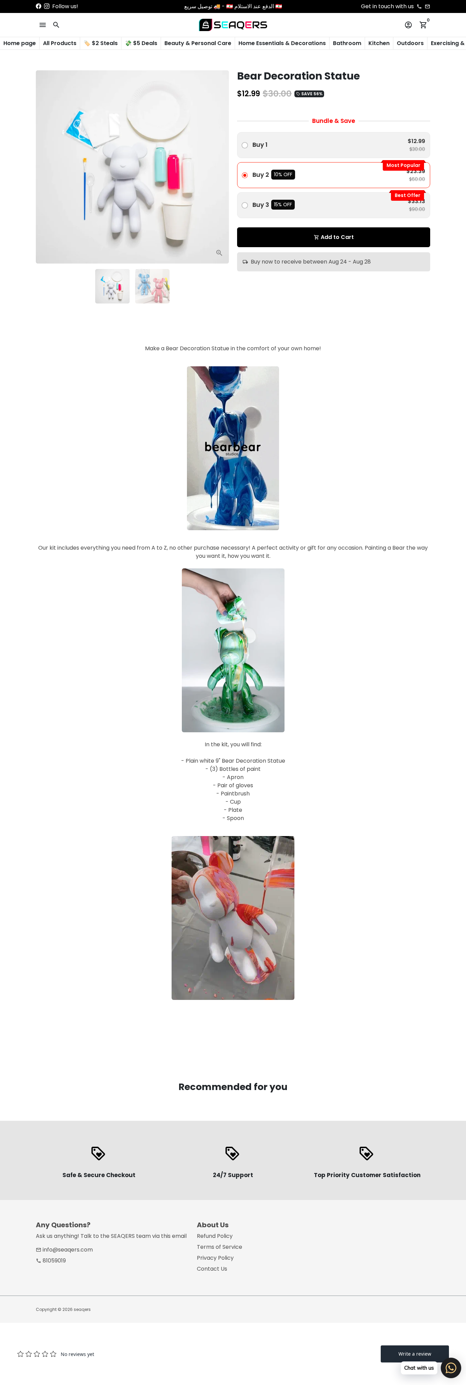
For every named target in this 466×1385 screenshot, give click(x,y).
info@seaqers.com (64, 1250)
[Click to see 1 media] (112, 286)
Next (219, 166)
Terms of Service (219, 1247)
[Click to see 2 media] (152, 286)
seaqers (82, 1309)
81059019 (51, 1260)
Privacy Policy (215, 1258)
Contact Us (212, 1269)
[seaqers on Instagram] (46, 6)
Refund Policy (215, 1236)
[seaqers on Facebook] (38, 6)
